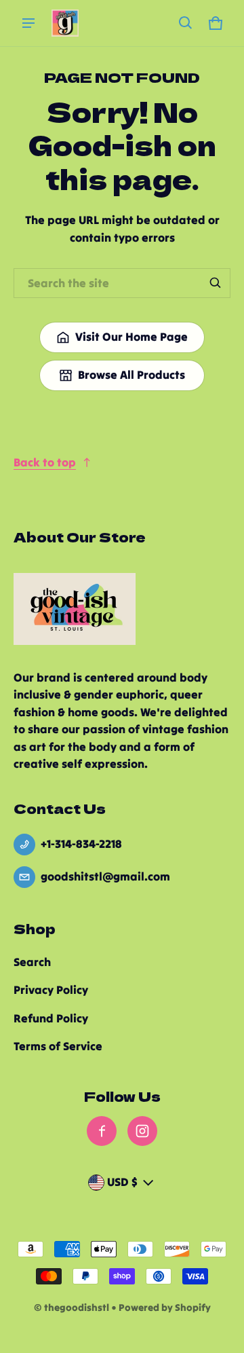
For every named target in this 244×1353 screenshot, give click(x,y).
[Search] (215, 283)
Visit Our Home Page (131, 336)
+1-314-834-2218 (81, 843)
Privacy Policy (51, 989)
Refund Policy (51, 1018)
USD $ (122, 1181)
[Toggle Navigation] (28, 23)
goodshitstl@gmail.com (105, 876)
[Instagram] (142, 1131)
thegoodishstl (76, 1307)
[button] (186, 23)
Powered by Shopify (165, 1307)
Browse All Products (131, 374)
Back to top (45, 462)
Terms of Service (58, 1046)
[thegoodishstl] (65, 23)
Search (32, 961)
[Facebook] (102, 1131)
